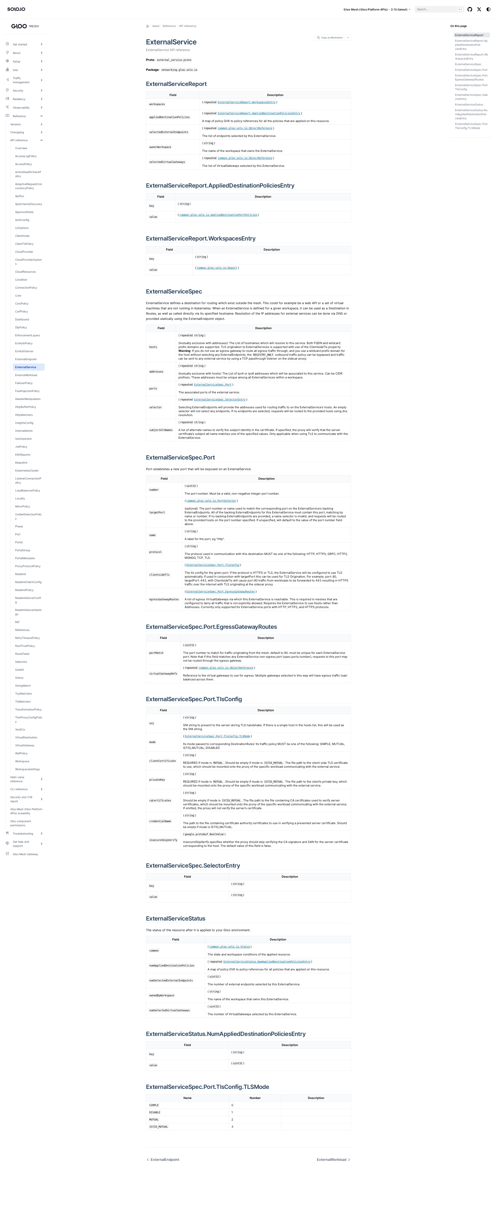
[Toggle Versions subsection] (41, 124)
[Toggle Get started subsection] (41, 44)
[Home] (147, 26)
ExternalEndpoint (165, 1160)
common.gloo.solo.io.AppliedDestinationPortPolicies (218, 214)
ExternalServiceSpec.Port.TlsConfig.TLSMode (471, 126)
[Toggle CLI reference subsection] (41, 789)
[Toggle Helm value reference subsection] (41, 779)
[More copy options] (348, 37)
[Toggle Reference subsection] (41, 116)
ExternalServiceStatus (469, 104)
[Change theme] (488, 9)
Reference (169, 26)
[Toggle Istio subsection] (41, 70)
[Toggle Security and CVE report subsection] (41, 799)
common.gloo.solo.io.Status (229, 946)
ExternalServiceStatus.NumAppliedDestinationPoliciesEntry (471, 114)
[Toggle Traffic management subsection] (41, 80)
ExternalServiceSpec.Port (471, 69)
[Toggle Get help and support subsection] (41, 843)
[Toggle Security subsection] (41, 90)
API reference (187, 26)
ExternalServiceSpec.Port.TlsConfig (471, 87)
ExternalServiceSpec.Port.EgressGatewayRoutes (471, 77)
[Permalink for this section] (211, 83)
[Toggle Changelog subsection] (41, 132)
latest (155, 26)
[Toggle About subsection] (41, 53)
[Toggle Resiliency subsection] (41, 99)
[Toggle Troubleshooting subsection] (41, 833)
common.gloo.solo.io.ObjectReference (245, 128)
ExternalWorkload (331, 1160)
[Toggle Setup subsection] (41, 61)
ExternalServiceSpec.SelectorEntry (471, 96)
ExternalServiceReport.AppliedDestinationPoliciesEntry (471, 44)
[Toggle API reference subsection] (41, 140)
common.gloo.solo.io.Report (217, 267)
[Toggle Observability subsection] (41, 107)
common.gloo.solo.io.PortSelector (211, 500)
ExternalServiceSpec (468, 64)
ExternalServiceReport (469, 35)
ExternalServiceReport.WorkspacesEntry (471, 56)
